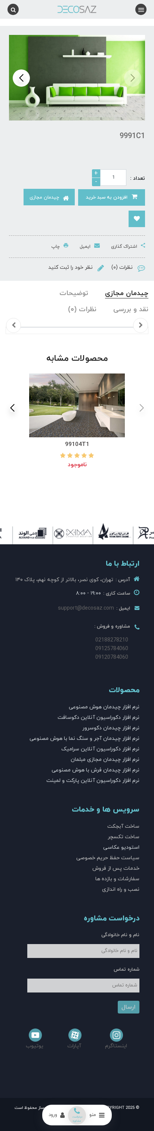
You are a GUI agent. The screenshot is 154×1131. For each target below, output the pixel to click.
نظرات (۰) (82, 309)
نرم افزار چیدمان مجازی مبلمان (105, 759)
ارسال (128, 1007)
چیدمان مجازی (126, 293)
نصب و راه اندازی (120, 889)
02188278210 (111, 640)
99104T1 (77, 444)
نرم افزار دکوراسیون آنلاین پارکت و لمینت (92, 780)
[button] (21, 78)
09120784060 (111, 657)
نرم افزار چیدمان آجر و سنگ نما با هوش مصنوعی (84, 738)
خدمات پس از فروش (115, 868)
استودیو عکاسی (121, 847)
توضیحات (73, 293)
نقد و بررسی (130, 309)
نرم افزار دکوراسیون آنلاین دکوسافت (98, 717)
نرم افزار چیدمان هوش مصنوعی (104, 707)
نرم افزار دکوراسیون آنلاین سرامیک (100, 749)
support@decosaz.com (86, 608)
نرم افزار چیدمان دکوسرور (110, 728)
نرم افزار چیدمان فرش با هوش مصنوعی (95, 770)
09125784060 (111, 648)
